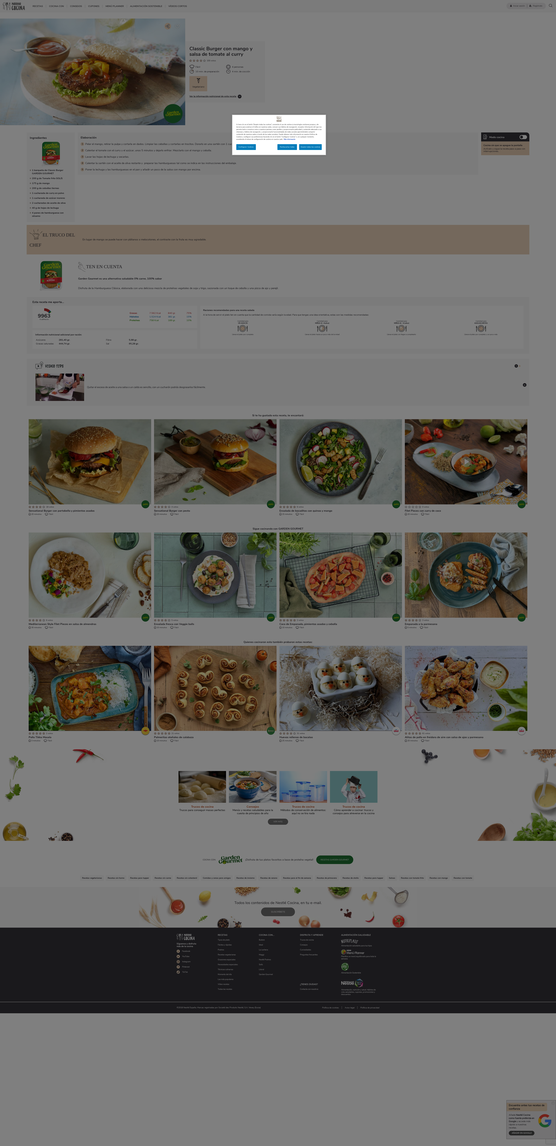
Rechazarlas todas (287, 147)
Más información (289, 139)
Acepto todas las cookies (310, 147)
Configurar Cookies (246, 147)
